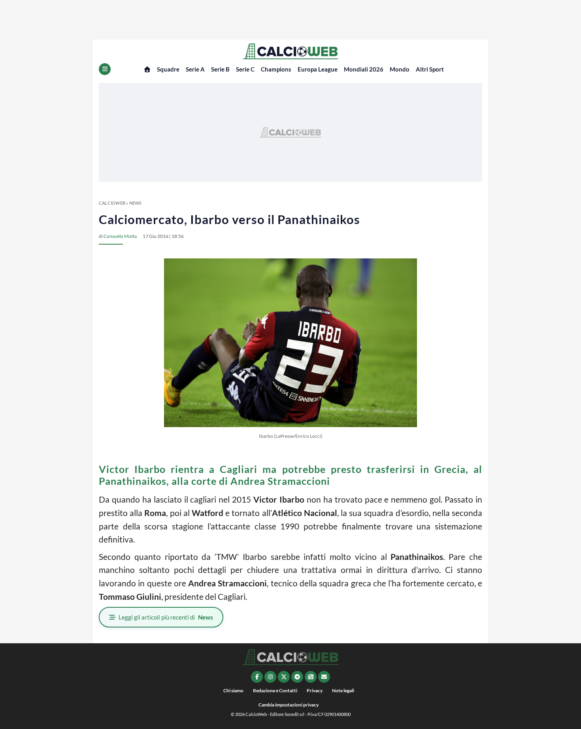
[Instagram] (270, 677)
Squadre (168, 69)
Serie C (245, 69)
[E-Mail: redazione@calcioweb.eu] (324, 677)
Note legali (343, 690)
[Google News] (311, 677)
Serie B (220, 69)
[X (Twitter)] (284, 677)
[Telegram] (297, 677)
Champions (276, 69)
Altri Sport (430, 69)
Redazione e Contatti (275, 690)
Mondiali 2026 (363, 69)
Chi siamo (233, 690)
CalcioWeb (112, 202)
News (135, 202)
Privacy (315, 690)
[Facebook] (257, 677)
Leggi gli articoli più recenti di (166, 617)
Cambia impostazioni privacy (288, 705)
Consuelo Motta (120, 236)
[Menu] (105, 69)
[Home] (147, 69)
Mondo (399, 69)
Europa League (318, 69)
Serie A (195, 69)
